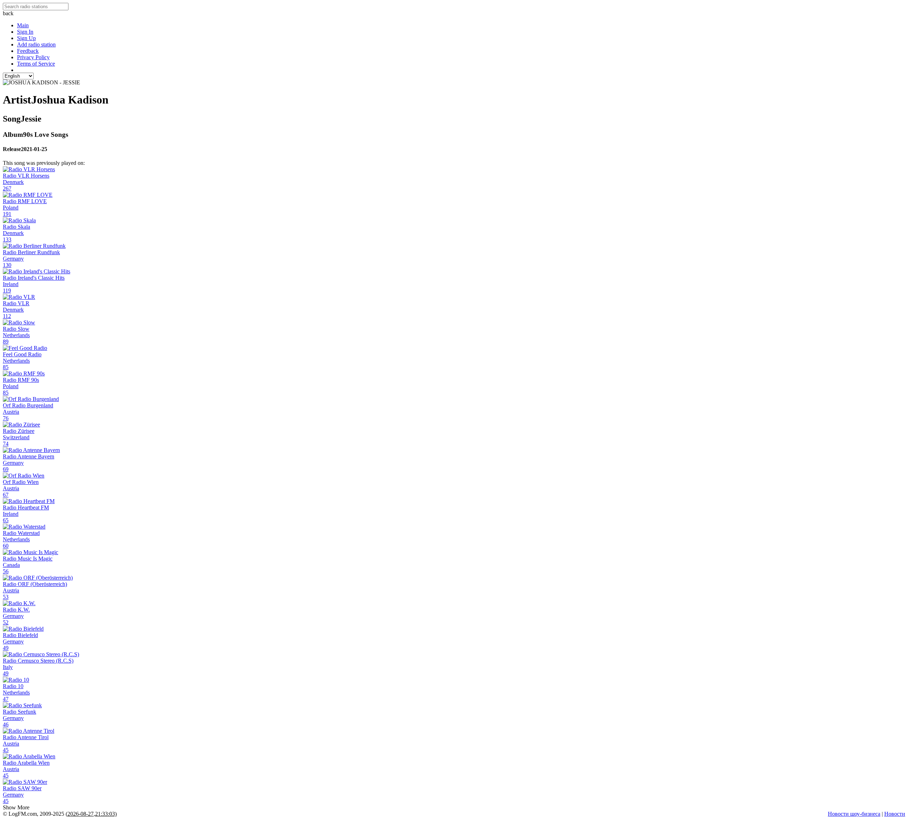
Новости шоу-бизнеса (854, 814)
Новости (894, 814)
